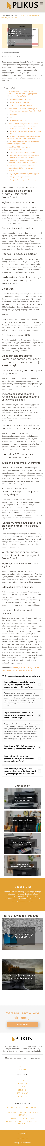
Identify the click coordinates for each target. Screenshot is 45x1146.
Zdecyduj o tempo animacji (20, 177)
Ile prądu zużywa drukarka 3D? (22, 821)
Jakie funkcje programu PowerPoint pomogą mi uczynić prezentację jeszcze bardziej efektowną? (23, 126)
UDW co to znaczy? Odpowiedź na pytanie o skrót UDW (22, 936)
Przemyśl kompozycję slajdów (21, 105)
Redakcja (22, 1066)
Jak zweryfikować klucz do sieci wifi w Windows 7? (22, 1122)
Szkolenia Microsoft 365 (19, 120)
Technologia (22, 1093)
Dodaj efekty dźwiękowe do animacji (23, 180)
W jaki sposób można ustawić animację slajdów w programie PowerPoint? (21, 168)
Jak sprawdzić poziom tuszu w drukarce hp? (22, 843)
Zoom (12, 117)
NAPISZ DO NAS (22, 1024)
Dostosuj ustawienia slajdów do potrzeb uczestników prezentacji (23, 143)
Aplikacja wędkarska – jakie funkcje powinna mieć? (22, 977)
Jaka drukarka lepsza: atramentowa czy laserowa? (22, 799)
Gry (22, 1080)
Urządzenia (22, 1096)
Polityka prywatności (22, 1143)
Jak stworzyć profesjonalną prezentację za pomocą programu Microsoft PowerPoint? (22, 93)
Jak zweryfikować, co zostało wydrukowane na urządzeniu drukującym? (22, 865)
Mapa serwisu (22, 1138)
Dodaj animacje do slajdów (19, 102)
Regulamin (22, 1134)
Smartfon (22, 1090)
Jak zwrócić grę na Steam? (22, 1118)
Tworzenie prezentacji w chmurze (22, 152)
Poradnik (15, 15)
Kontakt (22, 1069)
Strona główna (6, 15)
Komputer (22, 1083)
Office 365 (13, 114)
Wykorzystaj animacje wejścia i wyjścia (24, 174)
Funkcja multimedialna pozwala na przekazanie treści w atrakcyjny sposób (22, 161)
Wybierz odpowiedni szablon (20, 99)
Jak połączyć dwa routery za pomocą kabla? (22, 1108)
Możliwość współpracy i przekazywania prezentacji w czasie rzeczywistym (23, 156)
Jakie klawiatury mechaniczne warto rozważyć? (22, 1114)
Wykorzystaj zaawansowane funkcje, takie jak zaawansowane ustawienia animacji (24, 137)
